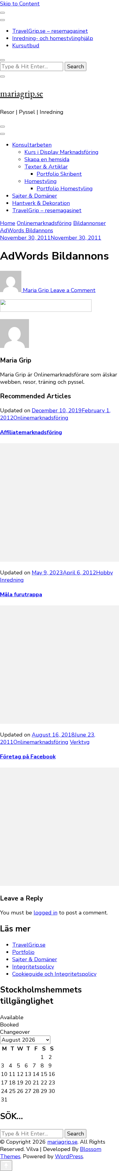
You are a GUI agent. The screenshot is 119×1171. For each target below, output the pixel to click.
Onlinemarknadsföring (44, 223)
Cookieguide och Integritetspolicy (54, 974)
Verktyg (80, 742)
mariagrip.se (21, 93)
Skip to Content (20, 3)
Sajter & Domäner (34, 195)
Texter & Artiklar (46, 166)
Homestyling (40, 181)
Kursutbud (25, 45)
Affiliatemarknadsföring (31, 432)
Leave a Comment (73, 290)
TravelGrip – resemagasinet (46, 210)
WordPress (69, 1156)
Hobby (104, 572)
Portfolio (23, 952)
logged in (45, 912)
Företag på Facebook (28, 756)
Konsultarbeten (32, 144)
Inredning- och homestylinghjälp (52, 38)
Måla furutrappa (21, 594)
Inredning (12, 580)
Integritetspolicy (33, 966)
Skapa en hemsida (46, 159)
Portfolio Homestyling (65, 188)
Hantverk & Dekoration (41, 203)
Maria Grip (35, 290)
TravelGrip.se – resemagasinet (50, 31)
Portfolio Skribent (59, 174)
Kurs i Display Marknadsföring (61, 152)
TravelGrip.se (28, 944)
